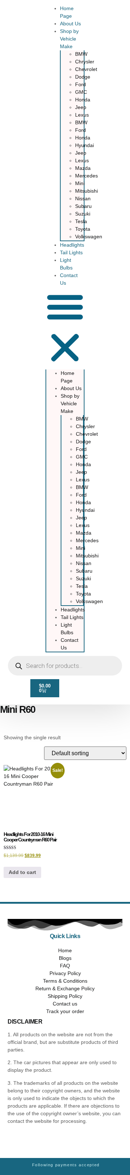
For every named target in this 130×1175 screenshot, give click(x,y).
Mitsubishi (86, 191)
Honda (82, 100)
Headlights (72, 245)
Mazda (83, 168)
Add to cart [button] (22, 872)
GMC (81, 92)
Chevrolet (86, 69)
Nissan (83, 198)
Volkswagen (88, 236)
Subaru (83, 206)
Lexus (82, 115)
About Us (70, 23)
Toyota (82, 229)
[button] (65, 328)
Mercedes (86, 176)
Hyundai (84, 145)
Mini (79, 183)
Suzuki (82, 214)
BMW (81, 54)
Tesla (81, 221)
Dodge (82, 77)
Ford (80, 84)
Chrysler (84, 61)
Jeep (80, 107)
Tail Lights (71, 252)
